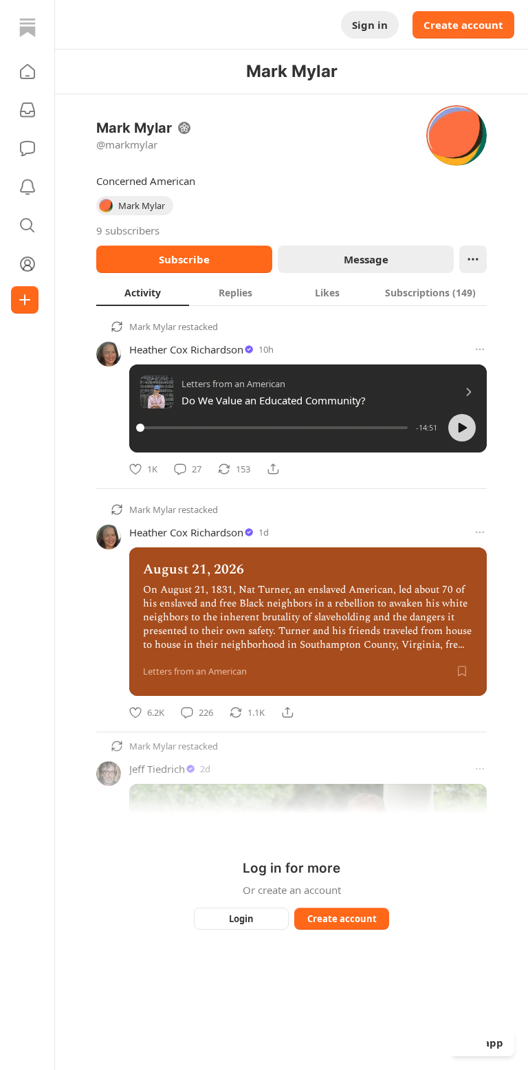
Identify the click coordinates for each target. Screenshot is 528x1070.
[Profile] (27, 264)
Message (366, 259)
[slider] (274, 428)
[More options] (480, 349)
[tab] (142, 292)
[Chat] (27, 148)
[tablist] (291, 292)
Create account (463, 25)
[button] (27, 71)
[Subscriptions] (27, 110)
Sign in (370, 25)
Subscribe (184, 259)
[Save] (462, 671)
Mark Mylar (152, 326)
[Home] (27, 27)
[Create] (24, 300)
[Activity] (27, 187)
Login (241, 919)
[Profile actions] (473, 259)
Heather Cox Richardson (186, 349)
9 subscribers (128, 230)
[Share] (273, 469)
